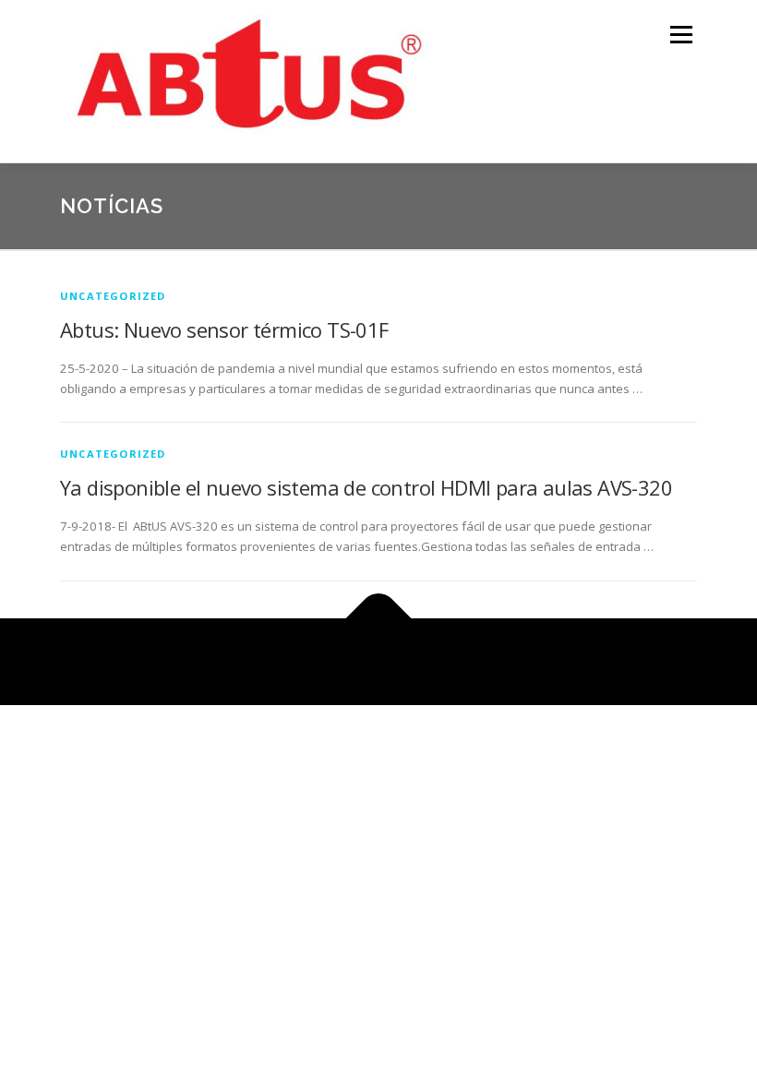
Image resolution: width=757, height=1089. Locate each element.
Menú (681, 34)
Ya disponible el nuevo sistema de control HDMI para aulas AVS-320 (366, 487)
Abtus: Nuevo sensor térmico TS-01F (224, 329)
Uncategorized (113, 296)
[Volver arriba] (379, 618)
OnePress (401, 661)
